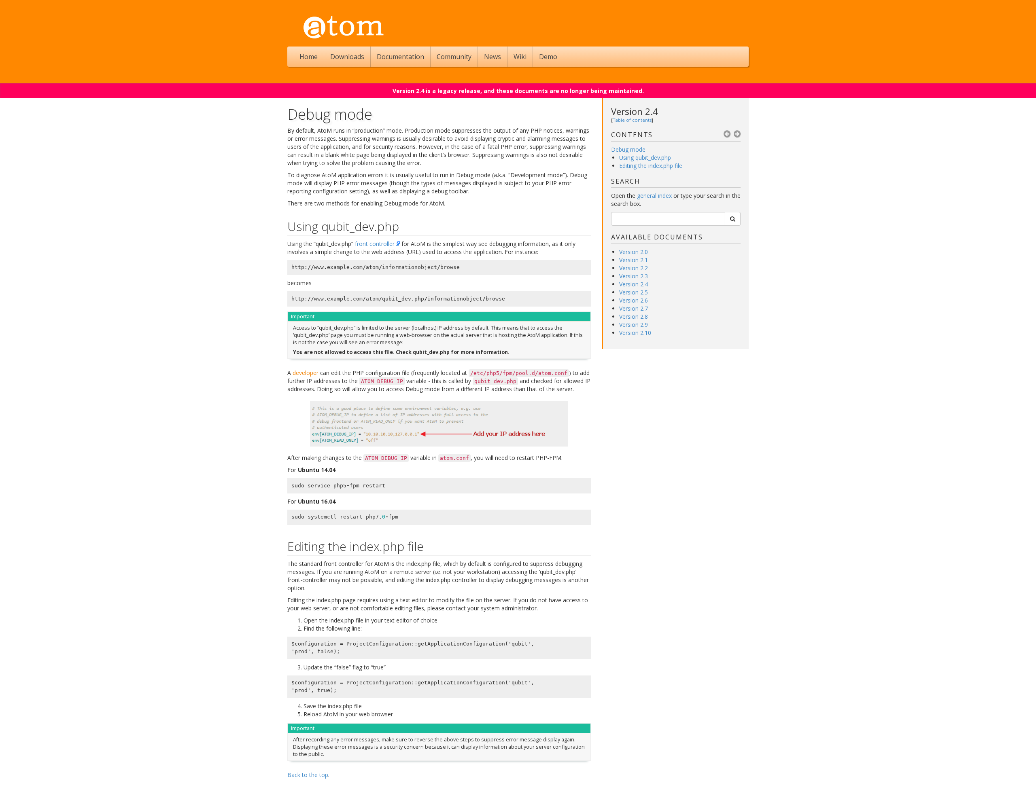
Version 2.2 (633, 268)
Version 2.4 (634, 111)
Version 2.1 (633, 260)
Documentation (400, 56)
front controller (375, 244)
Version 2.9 (633, 324)
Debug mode (628, 149)
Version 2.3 (633, 276)
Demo (548, 56)
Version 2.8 (633, 316)
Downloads (347, 56)
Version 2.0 (633, 252)
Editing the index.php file (650, 165)
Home (308, 56)
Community (454, 56)
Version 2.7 (633, 308)
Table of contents (632, 120)
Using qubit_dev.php (645, 157)
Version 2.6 (633, 300)
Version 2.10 (635, 333)
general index (654, 195)
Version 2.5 (633, 292)
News (492, 56)
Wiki (520, 56)
